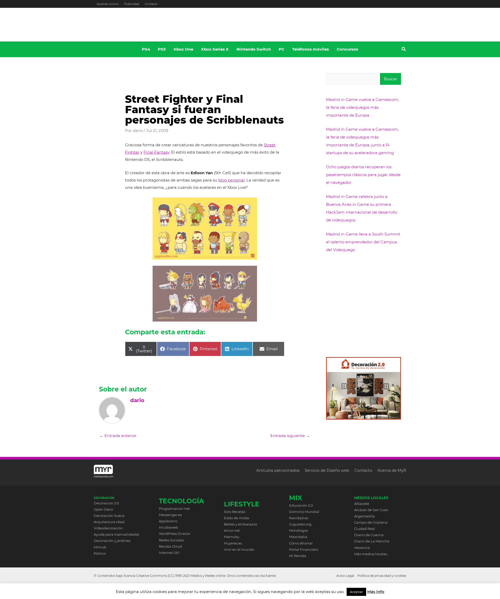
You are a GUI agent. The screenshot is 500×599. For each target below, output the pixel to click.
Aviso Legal (345, 576)
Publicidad (131, 4)
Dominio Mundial (304, 512)
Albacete (361, 503)
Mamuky (231, 537)
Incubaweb (168, 527)
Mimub (100, 547)
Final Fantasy (156, 152)
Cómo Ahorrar (301, 543)
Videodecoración (108, 528)
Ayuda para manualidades (116, 534)
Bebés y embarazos (240, 524)
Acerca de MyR (391, 470)
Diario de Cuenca (369, 535)
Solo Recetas (234, 512)
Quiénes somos (107, 4)
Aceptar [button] (356, 592)
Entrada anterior (117, 435)
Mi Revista (297, 556)
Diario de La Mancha (371, 541)
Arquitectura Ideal (109, 522)
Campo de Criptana (371, 522)
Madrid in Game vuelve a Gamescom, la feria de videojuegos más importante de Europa (362, 107)
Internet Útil (169, 552)
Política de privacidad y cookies (381, 576)
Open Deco (103, 509)
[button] (404, 50)
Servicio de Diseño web (327, 470)
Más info (375, 591)
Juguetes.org (300, 524)
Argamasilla (364, 516)
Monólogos (298, 530)
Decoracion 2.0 (106, 503)
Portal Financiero (303, 549)
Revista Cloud (170, 546)
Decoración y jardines (112, 541)
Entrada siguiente (290, 435)
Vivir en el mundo (239, 549)
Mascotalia (298, 537)
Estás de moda (236, 518)
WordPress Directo (174, 533)
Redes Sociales (171, 540)
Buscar (390, 78)
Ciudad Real (364, 529)
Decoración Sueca (109, 515)
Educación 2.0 (301, 505)
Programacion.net (174, 508)
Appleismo (168, 521)
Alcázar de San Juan (371, 510)
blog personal (231, 180)
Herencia (362, 548)
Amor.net (232, 530)
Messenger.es (170, 515)
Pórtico (100, 553)
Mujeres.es (233, 543)
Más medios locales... (371, 554)
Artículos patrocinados (277, 470)
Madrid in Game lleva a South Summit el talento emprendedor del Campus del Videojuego (363, 242)
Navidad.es (298, 518)
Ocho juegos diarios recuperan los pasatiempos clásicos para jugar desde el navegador (363, 174)
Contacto (151, 4)
